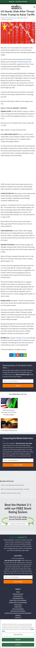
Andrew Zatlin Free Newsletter (18, 602)
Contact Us (18, 617)
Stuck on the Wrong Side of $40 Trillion (12, 485)
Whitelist (18, 615)
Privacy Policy (18, 604)
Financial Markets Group (11, 17)
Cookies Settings (18, 634)
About (18, 592)
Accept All (18, 644)
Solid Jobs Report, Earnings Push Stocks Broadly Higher (8, 412)
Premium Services (18, 594)
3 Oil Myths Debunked (9, 430)
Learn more (25, 550)
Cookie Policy (18, 607)
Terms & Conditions (18, 609)
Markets (26, 17)
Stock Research (18, 596)
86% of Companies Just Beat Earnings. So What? (15, 489)
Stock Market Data (18, 598)
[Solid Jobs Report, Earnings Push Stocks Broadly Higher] (9, 403)
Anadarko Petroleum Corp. (18, 338)
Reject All (18, 639)
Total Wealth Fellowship (21, 1)
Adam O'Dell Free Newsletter (18, 600)
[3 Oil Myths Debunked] (9, 423)
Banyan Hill (11, 1)
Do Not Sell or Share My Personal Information (18, 613)
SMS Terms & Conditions (18, 611)
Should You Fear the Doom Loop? (11, 493)
